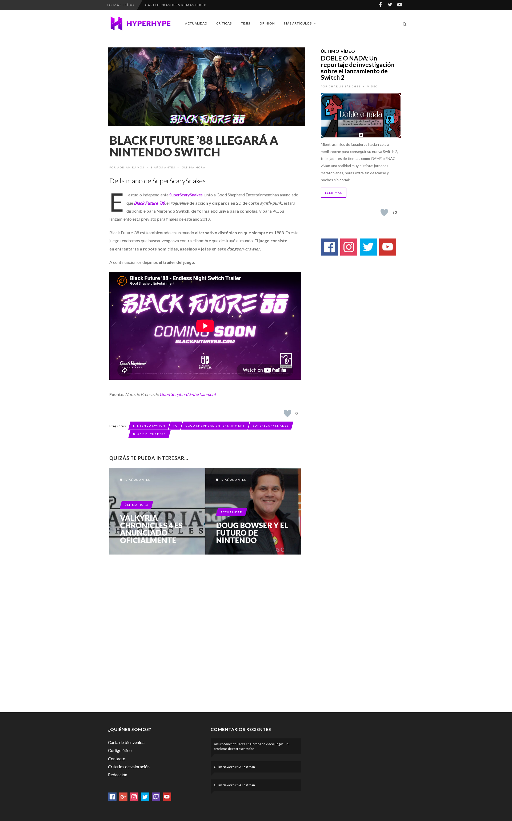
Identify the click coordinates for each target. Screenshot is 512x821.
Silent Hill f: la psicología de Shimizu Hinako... (196, 5)
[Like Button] (287, 413)
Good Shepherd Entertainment (187, 394)
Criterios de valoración (129, 766)
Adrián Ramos (130, 167)
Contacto (116, 758)
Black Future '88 (149, 434)
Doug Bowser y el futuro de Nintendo (252, 532)
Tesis (245, 23)
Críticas (224, 23)
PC (175, 425)
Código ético (120, 750)
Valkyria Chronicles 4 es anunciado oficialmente (151, 529)
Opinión (267, 23)
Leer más (333, 192)
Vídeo (372, 86)
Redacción (117, 774)
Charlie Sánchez (345, 86)
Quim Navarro (224, 767)
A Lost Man (247, 767)
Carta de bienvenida (126, 742)
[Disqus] (205, 632)
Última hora (194, 167)
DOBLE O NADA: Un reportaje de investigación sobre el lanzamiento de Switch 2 (357, 67)
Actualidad (196, 23)
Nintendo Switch (149, 425)
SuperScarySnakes (186, 194)
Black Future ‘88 (149, 202)
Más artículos (298, 23)
